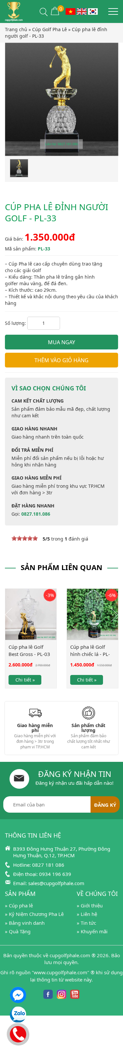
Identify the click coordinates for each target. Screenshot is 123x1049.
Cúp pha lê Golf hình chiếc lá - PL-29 (90, 653)
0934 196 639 (55, 874)
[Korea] (93, 11)
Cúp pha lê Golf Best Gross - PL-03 (29, 650)
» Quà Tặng (18, 931)
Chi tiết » (25, 680)
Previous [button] (8, 614)
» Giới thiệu (90, 905)
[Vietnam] (70, 11)
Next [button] (114, 614)
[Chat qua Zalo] (18, 1014)
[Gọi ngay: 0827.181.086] (18, 1033)
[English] (82, 11)
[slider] (24, 538)
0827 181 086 (48, 864)
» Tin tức (86, 923)
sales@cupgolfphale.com (56, 883)
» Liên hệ (87, 914)
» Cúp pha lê (19, 905)
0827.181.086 (35, 514)
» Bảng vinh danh (25, 923)
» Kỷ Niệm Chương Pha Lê (34, 914)
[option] (31, 643)
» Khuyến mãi (92, 931)
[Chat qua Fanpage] (18, 995)
